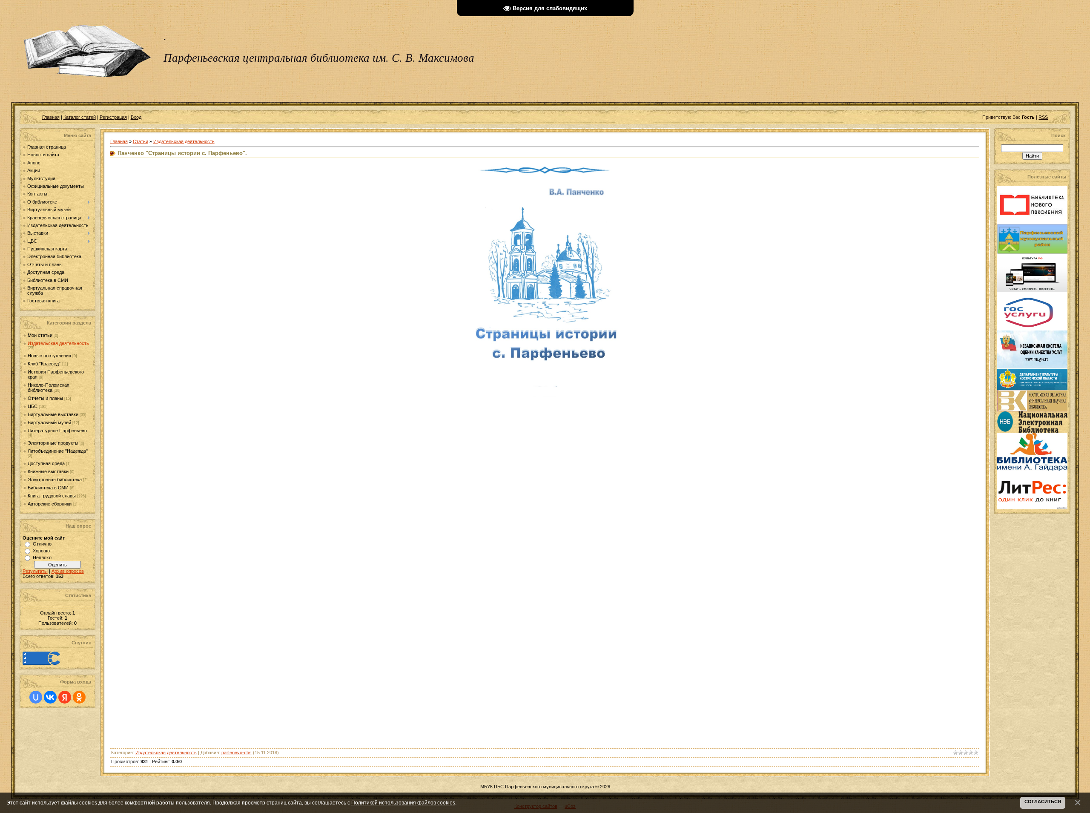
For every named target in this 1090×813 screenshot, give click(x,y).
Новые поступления (49, 355)
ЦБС (32, 406)
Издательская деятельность (58, 343)
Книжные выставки (48, 471)
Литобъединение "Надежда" (58, 451)
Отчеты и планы (45, 398)
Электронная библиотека (55, 479)
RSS (1043, 117)
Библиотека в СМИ (48, 487)
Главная (51, 117)
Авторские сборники (50, 503)
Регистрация (113, 117)
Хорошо (41, 550)
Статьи (140, 141)
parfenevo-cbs (236, 752)
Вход (136, 117)
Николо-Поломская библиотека (48, 387)
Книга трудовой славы (52, 495)
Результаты (35, 571)
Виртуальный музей (49, 422)
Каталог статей (79, 117)
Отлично (42, 543)
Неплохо (42, 557)
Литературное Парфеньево (57, 430)
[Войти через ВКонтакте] (50, 697)
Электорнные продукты (53, 442)
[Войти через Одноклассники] (79, 697)
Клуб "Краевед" (44, 363)
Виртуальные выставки (53, 414)
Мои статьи (40, 335)
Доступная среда (46, 463)
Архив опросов (68, 571)
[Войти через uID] (35, 697)
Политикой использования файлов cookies (403, 802)
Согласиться (1042, 801)
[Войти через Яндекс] (64, 697)
